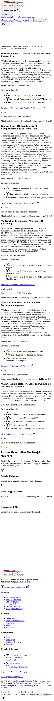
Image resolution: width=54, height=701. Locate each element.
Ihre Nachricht (6, 536)
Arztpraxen (10, 623)
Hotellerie (10, 627)
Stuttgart (10, 685)
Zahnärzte (10, 625)
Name (3, 516)
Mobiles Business (13, 606)
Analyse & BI (11, 604)
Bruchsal (19, 683)
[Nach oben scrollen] (3, 698)
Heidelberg (28, 685)
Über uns (31, 17)
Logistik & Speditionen (15, 621)
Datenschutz (24, 694)
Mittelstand (10, 618)
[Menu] (8, 24)
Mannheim (19, 685)
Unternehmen (6, 519)
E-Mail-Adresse (7, 521)
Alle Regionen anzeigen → (12, 677)
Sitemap (50, 694)
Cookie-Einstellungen (40, 564)
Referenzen (23, 17)
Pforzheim (37, 683)
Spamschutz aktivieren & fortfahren (18, 564)
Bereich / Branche (8, 527)
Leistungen (10, 640)
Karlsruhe (28, 683)
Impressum (15, 694)
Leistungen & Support (10, 17)
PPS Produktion (12, 602)
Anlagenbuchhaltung (14, 609)
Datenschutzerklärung (9, 540)
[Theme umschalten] (30, 20)
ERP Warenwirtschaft (14, 597)
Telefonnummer (7, 524)
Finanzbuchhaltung (13, 599)
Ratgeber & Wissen (13, 642)
